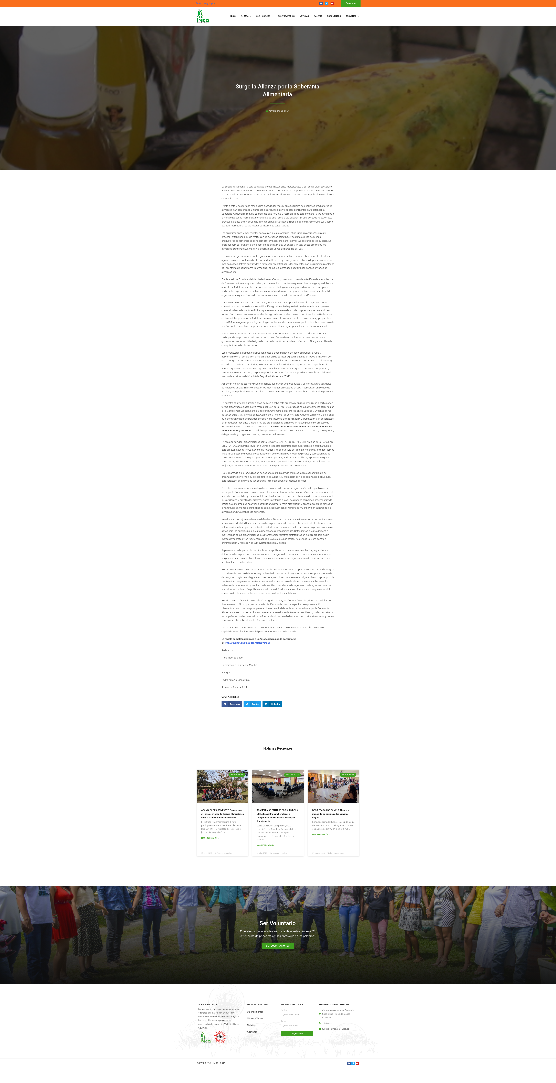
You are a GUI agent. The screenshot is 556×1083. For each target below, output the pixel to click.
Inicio (233, 16)
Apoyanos (351, 16)
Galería (318, 16)
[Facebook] (321, 3)
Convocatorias (286, 16)
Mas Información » (210, 838)
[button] (232, 704)
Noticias (304, 16)
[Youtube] (332, 3)
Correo (283, 1021)
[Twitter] (326, 3)
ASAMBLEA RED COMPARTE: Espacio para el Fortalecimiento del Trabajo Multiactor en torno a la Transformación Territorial (222, 814)
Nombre (284, 1010)
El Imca (244, 16)
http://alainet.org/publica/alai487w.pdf (247, 643)
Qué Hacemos (263, 16)
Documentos (334, 16)
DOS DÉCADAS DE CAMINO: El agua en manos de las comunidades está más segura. (331, 814)
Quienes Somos (255, 1011)
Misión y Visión (255, 1018)
